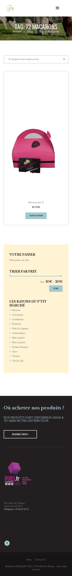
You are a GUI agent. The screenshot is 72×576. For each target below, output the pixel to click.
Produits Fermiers (20, 347)
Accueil (17, 31)
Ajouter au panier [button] (36, 215)
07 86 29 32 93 (22, 509)
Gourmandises (18, 333)
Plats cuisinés (18, 338)
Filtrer (55, 288)
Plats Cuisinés (18, 342)
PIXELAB (20, 566)
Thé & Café (17, 361)
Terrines (16, 356)
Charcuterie (17, 315)
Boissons (16, 310)
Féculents (16, 324)
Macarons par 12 (36, 202)
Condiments (18, 319)
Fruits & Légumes (20, 328)
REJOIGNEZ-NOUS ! (20, 434)
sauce (14, 351)
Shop (30, 31)
